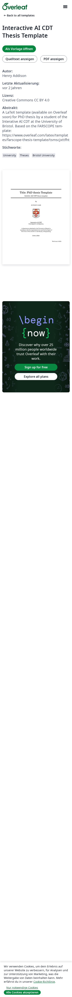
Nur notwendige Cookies (22, 987)
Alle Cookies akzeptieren (22, 992)
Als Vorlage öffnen (19, 49)
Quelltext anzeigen (20, 59)
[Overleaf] (14, 6)
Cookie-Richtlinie (44, 981)
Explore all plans (36, 376)
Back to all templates (19, 15)
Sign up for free (36, 367)
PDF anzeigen (54, 59)
